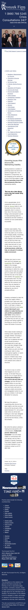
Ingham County (9, 522)
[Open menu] (14, 26)
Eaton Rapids (8, 515)
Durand (7, 511)
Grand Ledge (8, 520)
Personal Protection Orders (15, 122)
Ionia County (8, 524)
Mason (7, 532)
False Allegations (12, 114)
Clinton (7, 505)
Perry (6, 540)
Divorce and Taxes (13, 90)
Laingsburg (8, 528)
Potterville (8, 541)
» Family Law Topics (10, 71)
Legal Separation (12, 134)
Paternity (10, 101)
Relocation (11, 116)
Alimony (10, 105)
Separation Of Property (14, 88)
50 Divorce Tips (12, 82)
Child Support (12, 103)
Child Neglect (11, 109)
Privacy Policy (13, 605)
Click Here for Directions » (9, 557)
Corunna (7, 507)
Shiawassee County (10, 543)
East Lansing (8, 513)
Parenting (7, 470)
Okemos (7, 536)
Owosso (7, 538)
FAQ (9, 130)
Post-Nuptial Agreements (15, 120)
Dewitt (7, 509)
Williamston (8, 547)
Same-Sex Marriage (13, 124)
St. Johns (7, 545)
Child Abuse (11, 107)
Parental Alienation (13, 136)
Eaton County (9, 517)
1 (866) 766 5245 (16, 13)
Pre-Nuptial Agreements (14, 118)
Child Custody (12, 95)
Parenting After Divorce (10, 463)
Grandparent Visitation (14, 97)
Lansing (7, 530)
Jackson (7, 526)
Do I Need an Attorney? (14, 132)
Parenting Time (12, 99)
